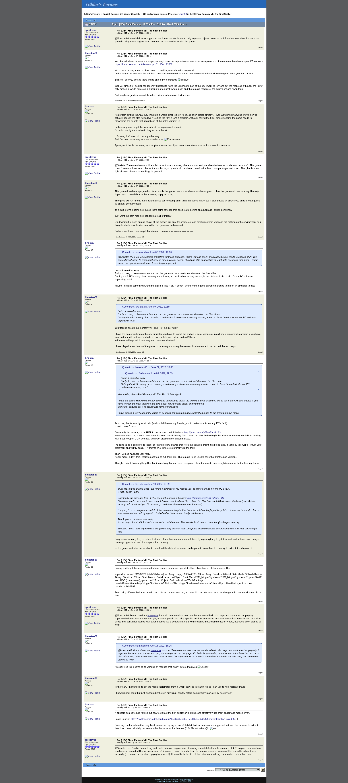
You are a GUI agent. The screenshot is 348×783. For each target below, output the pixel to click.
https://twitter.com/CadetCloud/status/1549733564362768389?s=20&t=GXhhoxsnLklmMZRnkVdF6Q (183, 719)
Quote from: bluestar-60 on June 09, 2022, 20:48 (147, 367)
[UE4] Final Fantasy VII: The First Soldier (210, 14)
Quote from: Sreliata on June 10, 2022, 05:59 (145, 484)
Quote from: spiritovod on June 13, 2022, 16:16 (147, 645)
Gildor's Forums (92, 14)
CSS (189, 781)
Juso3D (183, 14)
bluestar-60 (91, 53)
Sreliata (89, 106)
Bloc (176, 781)
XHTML (183, 781)
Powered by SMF (160, 779)
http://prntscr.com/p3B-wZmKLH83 (202, 432)
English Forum (110, 14)
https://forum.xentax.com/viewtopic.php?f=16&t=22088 (143, 64)
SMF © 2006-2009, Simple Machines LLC (180, 779)
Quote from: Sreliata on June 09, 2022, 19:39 (145, 306)
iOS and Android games (155, 14)
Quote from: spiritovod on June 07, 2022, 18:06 (147, 252)
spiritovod (90, 30)
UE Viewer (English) (130, 14)
